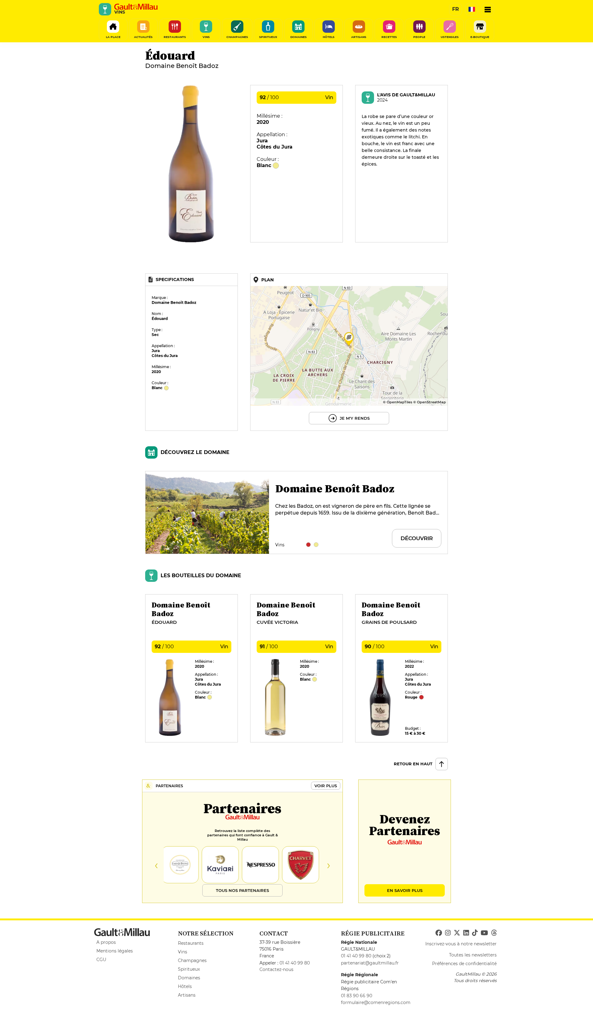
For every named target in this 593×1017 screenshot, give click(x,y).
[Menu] (487, 9)
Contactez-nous (276, 969)
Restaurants (191, 943)
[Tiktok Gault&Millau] (474, 933)
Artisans (187, 995)
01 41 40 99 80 (295, 963)
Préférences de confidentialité (464, 963)
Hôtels (185, 986)
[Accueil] (136, 7)
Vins (182, 952)
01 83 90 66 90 (356, 995)
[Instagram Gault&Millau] (448, 933)
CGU (101, 959)
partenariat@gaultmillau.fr (370, 963)
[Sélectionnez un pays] (471, 9)
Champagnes (192, 960)
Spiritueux (189, 969)
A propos (106, 942)
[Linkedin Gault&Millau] (466, 933)
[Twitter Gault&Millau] (457, 933)
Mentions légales (114, 951)
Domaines (189, 978)
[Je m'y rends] (349, 352)
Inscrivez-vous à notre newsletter (461, 944)
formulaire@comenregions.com (375, 1002)
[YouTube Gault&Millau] (484, 933)
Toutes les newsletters (473, 955)
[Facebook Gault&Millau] (438, 933)
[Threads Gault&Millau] (494, 933)
